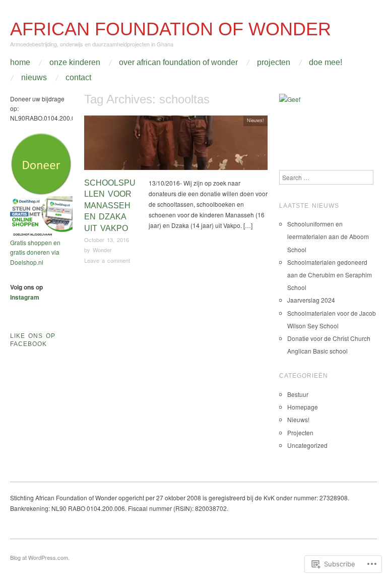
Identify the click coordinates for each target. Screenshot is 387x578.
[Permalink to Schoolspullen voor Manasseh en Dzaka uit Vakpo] (176, 145)
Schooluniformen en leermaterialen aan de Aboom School (328, 236)
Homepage (302, 406)
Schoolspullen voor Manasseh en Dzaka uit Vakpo (110, 206)
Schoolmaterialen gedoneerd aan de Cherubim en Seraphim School (329, 275)
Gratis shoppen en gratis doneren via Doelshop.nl (35, 252)
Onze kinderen (74, 63)
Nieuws (34, 78)
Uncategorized (307, 445)
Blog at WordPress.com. (40, 557)
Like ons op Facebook (32, 340)
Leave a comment (107, 260)
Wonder (102, 250)
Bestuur (297, 394)
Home (20, 63)
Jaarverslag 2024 (311, 300)
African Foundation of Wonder (170, 29)
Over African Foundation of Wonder (178, 63)
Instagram (24, 297)
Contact (78, 78)
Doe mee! (325, 63)
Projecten (273, 63)
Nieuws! (255, 120)
